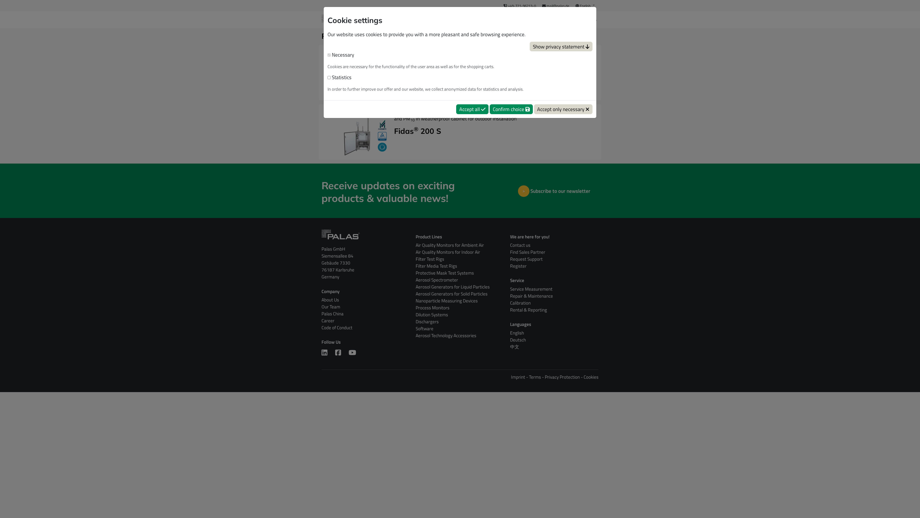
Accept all (470, 109)
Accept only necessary (561, 109)
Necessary (342, 54)
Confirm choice (509, 109)
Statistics (341, 77)
